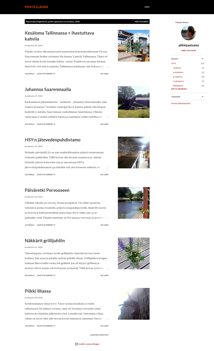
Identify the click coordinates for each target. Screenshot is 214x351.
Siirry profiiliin (188, 50)
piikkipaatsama (189, 45)
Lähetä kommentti (46, 74)
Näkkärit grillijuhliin (45, 240)
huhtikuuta (178, 85)
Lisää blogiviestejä (99, 335)
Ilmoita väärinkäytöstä (180, 103)
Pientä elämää (36, 7)
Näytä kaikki (141, 21)
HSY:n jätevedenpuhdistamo (52, 139)
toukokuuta (178, 81)
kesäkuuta (178, 76)
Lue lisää (104, 74)
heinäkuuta (178, 72)
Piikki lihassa (38, 291)
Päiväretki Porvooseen (47, 190)
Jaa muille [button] (29, 74)
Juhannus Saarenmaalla (48, 89)
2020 (173, 63)
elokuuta (177, 68)
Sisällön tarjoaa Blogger (88, 344)
